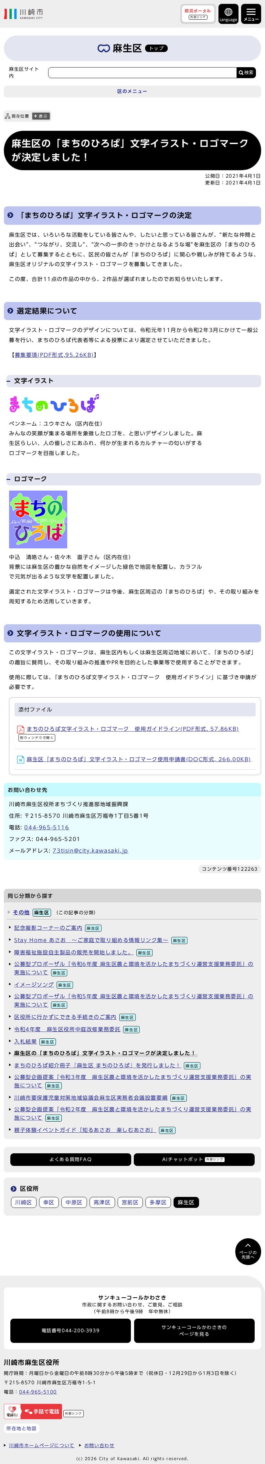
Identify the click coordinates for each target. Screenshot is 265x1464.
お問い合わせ (99, 1445)
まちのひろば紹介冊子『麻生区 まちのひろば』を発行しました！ (106, 1065)
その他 (31, 912)
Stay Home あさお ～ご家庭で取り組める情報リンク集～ (100, 940)
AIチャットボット (192, 1159)
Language (228, 19)
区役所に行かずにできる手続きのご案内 (74, 1017)
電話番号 (71, 1330)
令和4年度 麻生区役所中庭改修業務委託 (76, 1029)
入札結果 (34, 1041)
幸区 (49, 1202)
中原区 (74, 1202)
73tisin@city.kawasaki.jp (90, 850)
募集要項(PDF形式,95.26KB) (54, 355)
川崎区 (23, 1202)
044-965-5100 (38, 1391)
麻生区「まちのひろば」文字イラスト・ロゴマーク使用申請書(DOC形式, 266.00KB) (139, 759)
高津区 (102, 1202)
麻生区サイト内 (24, 72)
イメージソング (42, 984)
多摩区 (158, 1202)
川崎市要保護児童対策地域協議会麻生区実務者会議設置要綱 (99, 1097)
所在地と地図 (21, 1428)
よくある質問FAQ (70, 1159)
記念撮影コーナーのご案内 (57, 927)
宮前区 (130, 1202)
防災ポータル (198, 13)
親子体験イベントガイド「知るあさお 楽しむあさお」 (94, 1130)
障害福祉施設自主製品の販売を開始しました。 (82, 952)
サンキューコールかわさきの (194, 1330)
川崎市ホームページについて (42, 1445)
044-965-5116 (46, 827)
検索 (248, 72)
